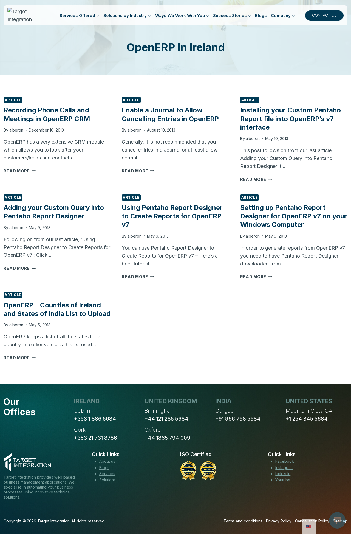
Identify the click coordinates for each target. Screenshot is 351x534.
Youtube (282, 480)
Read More (20, 171)
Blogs (261, 15)
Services (107, 473)
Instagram (284, 467)
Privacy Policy (278, 521)
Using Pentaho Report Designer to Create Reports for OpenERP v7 (172, 216)
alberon (16, 130)
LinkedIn (282, 473)
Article (13, 100)
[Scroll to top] (337, 510)
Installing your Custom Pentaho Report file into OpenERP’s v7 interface (290, 118)
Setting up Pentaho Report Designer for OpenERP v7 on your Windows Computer (293, 216)
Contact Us (324, 15)
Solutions (107, 480)
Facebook (284, 461)
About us (107, 461)
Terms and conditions (242, 521)
